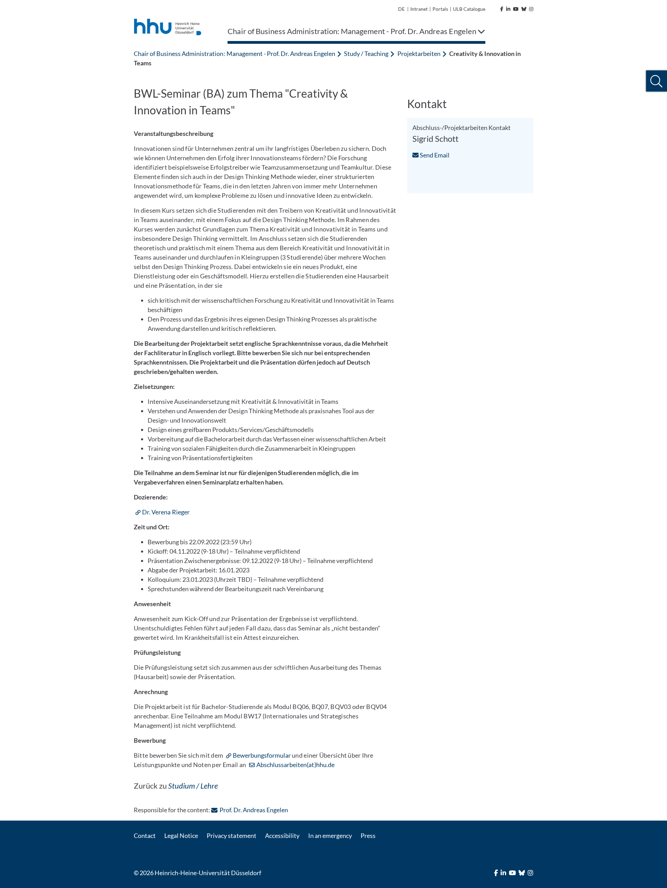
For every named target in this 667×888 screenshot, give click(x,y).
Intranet (419, 9)
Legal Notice (181, 835)
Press (368, 835)
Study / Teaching (366, 53)
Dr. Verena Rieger (166, 512)
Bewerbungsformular (262, 755)
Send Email (434, 155)
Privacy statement (231, 835)
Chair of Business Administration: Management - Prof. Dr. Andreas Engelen (234, 53)
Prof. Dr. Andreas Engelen (254, 810)
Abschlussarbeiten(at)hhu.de (295, 764)
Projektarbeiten (418, 53)
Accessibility (282, 835)
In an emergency (330, 835)
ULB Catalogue (469, 9)
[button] (656, 81)
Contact (145, 835)
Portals (440, 9)
